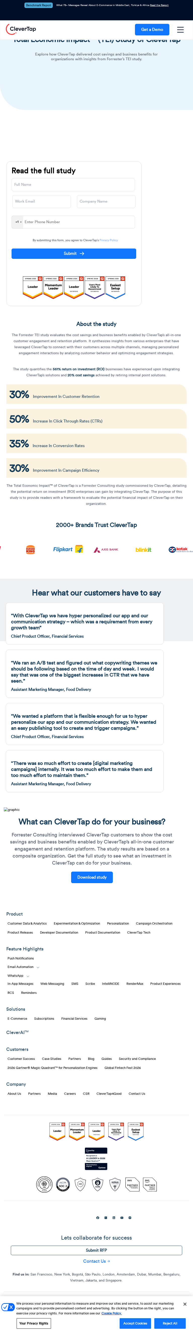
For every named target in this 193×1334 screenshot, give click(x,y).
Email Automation (20, 966)
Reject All (170, 1323)
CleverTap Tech (138, 932)
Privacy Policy (109, 240)
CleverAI (17, 1032)
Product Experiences (165, 983)
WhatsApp (15, 975)
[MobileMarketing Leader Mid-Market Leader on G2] (57, 1132)
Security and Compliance (137, 1058)
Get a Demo (152, 30)
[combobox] (17, 222)
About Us (14, 1093)
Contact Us (137, 1093)
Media (52, 1093)
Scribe (90, 983)
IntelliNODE (110, 983)
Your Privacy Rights (33, 1323)
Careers (70, 1093)
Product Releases (20, 932)
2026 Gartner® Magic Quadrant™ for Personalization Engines (53, 1067)
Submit (71, 254)
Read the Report (159, 5)
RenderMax (134, 983)
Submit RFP (96, 1250)
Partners (74, 1058)
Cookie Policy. (112, 1313)
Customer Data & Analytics (27, 923)
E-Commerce (17, 1018)
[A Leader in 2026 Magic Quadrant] (96, 1159)
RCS (11, 992)
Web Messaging (52, 983)
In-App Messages (20, 983)
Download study (92, 877)
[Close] (184, 1304)
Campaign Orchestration (154, 923)
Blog (91, 1058)
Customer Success (21, 1058)
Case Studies (51, 1058)
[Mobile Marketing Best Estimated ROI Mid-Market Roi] (96, 1132)
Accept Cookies (135, 1323)
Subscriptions (44, 1018)
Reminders (29, 992)
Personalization (118, 923)
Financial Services (74, 1018)
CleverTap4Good (109, 1093)
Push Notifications (21, 958)
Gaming (100, 1018)
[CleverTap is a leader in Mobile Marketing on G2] (77, 1132)
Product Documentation (102, 932)
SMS (74, 983)
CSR (86, 1093)
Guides (107, 1058)
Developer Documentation (59, 932)
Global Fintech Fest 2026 (123, 1067)
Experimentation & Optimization (77, 923)
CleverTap (21, 29)
